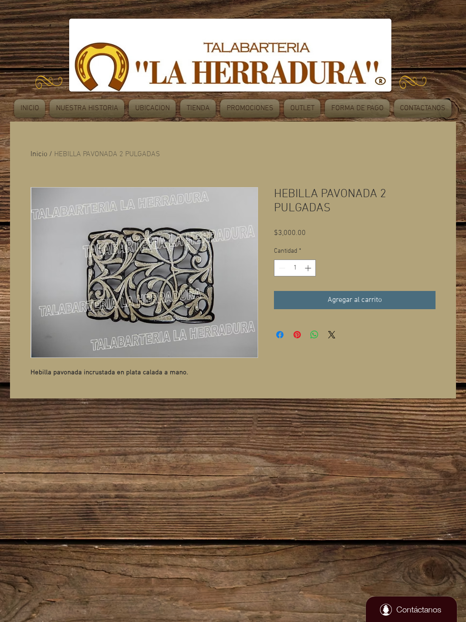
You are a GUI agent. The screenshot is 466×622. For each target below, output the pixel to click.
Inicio (38, 154)
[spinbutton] (295, 268)
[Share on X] (331, 334)
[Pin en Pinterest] (297, 334)
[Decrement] (281, 268)
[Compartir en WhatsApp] (314, 334)
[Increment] (308, 268)
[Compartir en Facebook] (279, 334)
